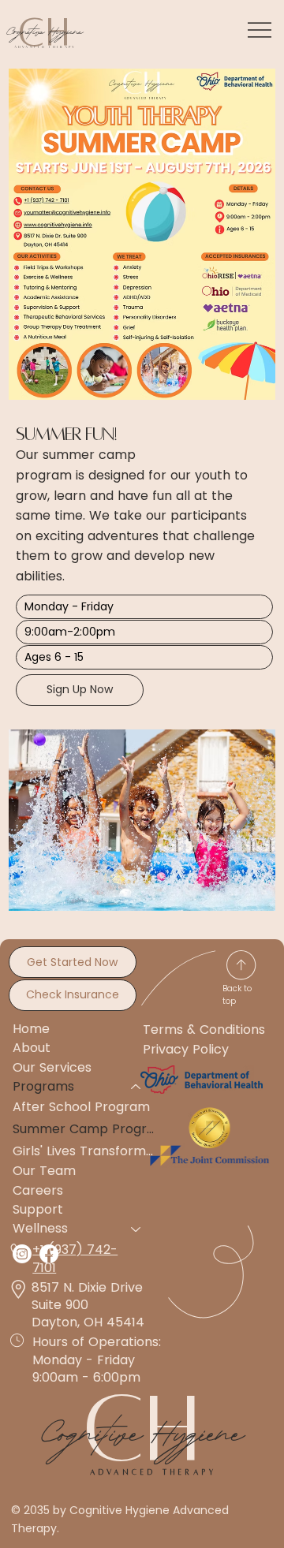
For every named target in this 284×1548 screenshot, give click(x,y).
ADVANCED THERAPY (153, 1472)
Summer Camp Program (84, 1129)
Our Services (52, 1067)
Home (31, 1029)
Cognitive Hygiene (44, 30)
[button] (144, 607)
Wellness (40, 1228)
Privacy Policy (186, 1049)
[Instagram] (22, 1253)
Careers (38, 1190)
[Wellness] (136, 1228)
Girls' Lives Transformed (84, 1151)
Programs (43, 1086)
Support (38, 1209)
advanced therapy (45, 47)
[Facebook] (48, 1253)
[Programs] (136, 1086)
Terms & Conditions (204, 1029)
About (31, 1048)
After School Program (81, 1107)
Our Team (44, 1171)
